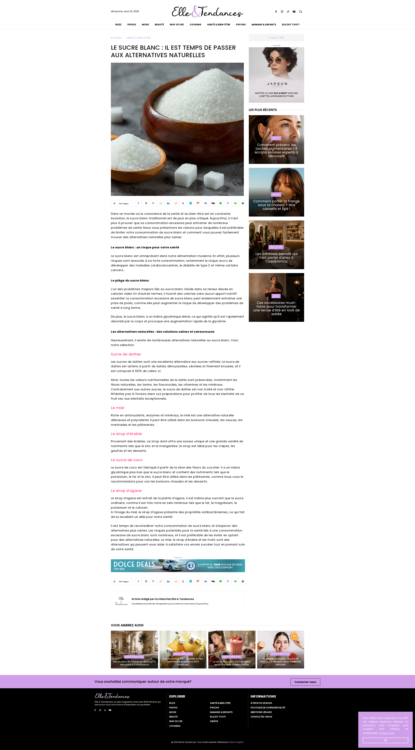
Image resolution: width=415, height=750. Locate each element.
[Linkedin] (168, 203)
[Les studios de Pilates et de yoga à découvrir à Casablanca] (134, 649)
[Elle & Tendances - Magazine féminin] (207, 11)
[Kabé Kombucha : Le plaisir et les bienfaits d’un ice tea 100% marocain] (183, 649)
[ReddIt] (175, 203)
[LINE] (220, 203)
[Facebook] (276, 12)
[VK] (205, 203)
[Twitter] (145, 203)
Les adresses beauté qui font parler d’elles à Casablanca (276, 257)
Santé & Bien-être (138, 37)
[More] (242, 203)
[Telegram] (190, 203)
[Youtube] (294, 12)
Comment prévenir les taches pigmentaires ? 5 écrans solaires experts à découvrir (276, 150)
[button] (300, 11)
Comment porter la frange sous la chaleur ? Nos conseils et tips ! (276, 205)
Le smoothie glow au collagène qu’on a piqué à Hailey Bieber (232, 663)
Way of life (276, 247)
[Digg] (213, 203)
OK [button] (385, 740)
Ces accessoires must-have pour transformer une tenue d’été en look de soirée (276, 308)
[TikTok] (288, 12)
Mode (276, 296)
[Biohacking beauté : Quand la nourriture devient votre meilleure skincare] (280, 649)
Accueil (116, 37)
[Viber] (228, 203)
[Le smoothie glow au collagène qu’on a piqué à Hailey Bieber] (231, 649)
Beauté (276, 138)
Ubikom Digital (236, 742)
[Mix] (198, 203)
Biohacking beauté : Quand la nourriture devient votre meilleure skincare (280, 661)
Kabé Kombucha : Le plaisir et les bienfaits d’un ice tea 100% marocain (183, 661)
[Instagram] (282, 12)
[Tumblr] (183, 203)
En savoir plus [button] (386, 733)
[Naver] (235, 203)
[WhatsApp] (160, 203)
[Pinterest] (153, 203)
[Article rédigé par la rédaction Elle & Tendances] (121, 601)
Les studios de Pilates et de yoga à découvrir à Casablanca (134, 663)
